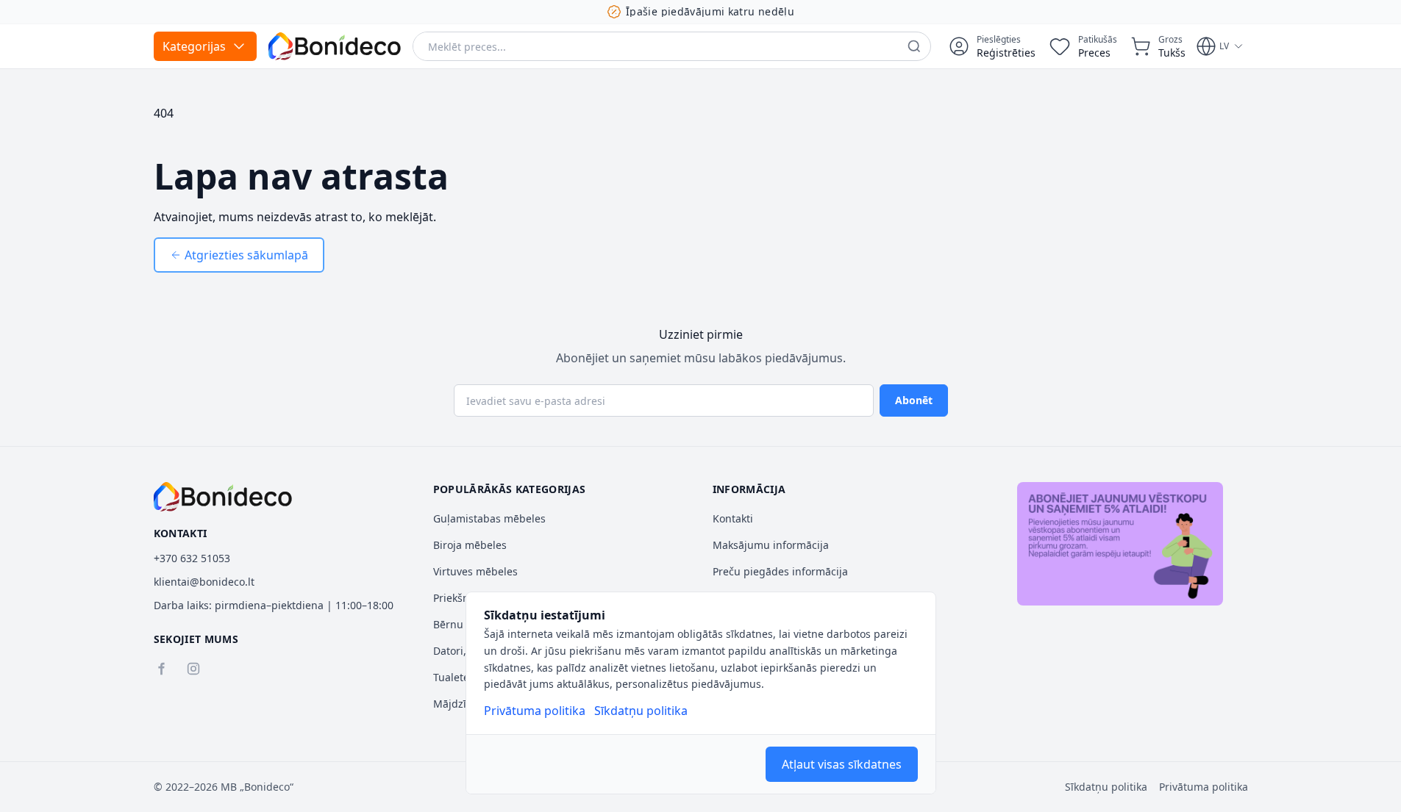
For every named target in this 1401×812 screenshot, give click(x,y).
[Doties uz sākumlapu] (334, 46)
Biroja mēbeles (470, 545)
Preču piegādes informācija (780, 571)
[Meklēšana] (914, 46)
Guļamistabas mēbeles (489, 518)
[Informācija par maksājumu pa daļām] (1120, 544)
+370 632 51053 (192, 558)
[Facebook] (161, 668)
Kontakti (733, 518)
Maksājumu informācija (771, 545)
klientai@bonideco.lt (204, 582)
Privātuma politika (534, 711)
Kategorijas (194, 46)
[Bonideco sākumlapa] (223, 496)
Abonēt (914, 400)
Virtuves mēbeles (475, 571)
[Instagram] (193, 668)
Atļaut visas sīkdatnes (842, 764)
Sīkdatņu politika (641, 711)
